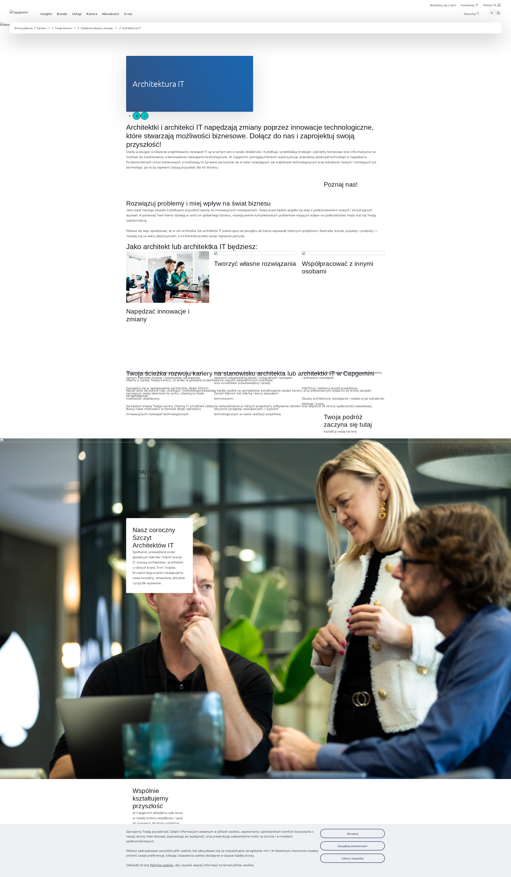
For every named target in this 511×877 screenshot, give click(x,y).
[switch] (495, 13)
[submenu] (46, 18)
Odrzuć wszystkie (353, 858)
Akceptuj (352, 833)
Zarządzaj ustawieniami (352, 846)
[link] (19, 13)
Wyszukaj (470, 14)
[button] (492, 5)
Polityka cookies (161, 865)
